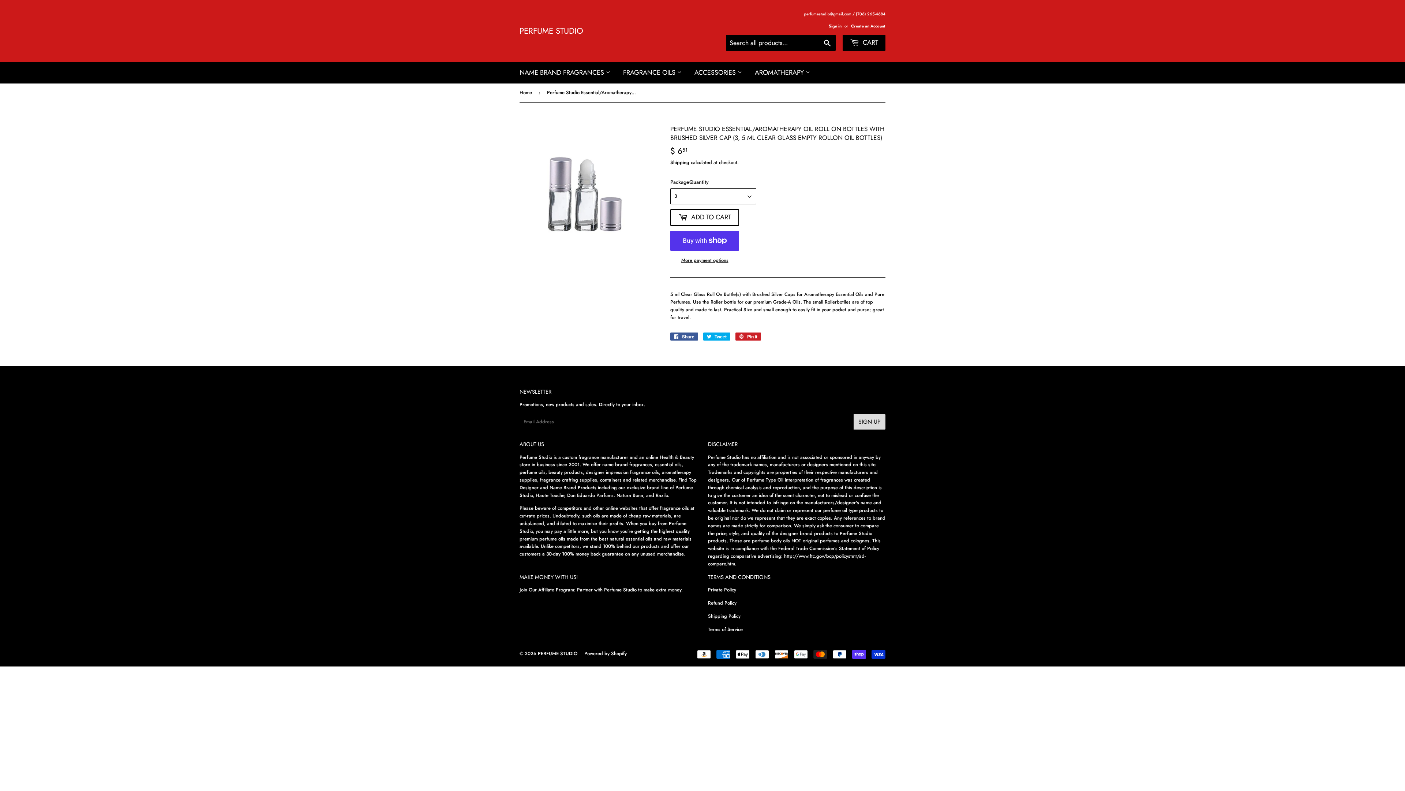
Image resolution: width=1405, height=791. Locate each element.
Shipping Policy (724, 616)
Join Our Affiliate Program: (548, 589)
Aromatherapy (780, 72)
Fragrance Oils (650, 72)
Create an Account (868, 26)
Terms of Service (725, 629)
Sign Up (869, 421)
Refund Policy (722, 602)
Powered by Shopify (605, 653)
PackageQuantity (689, 182)
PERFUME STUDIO (551, 31)
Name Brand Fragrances (563, 72)
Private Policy (722, 589)
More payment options (704, 260)
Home (526, 92)
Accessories (716, 72)
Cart (869, 42)
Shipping (679, 162)
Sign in (835, 26)
